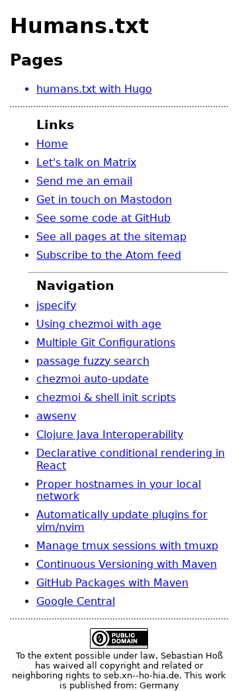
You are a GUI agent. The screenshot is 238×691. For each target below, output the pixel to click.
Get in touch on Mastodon (104, 199)
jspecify (56, 305)
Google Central (75, 601)
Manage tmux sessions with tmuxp (127, 545)
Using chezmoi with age (98, 324)
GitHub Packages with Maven (112, 582)
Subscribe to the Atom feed (108, 255)
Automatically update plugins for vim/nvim (122, 520)
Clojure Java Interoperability (109, 434)
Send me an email (84, 181)
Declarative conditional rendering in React (130, 459)
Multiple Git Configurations (105, 342)
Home (52, 144)
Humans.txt (79, 25)
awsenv (56, 416)
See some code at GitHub (103, 218)
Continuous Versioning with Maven (126, 564)
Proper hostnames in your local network (118, 490)
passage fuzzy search (92, 361)
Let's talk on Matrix (86, 162)
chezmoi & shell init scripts (106, 397)
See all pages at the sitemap (111, 236)
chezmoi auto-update (92, 379)
